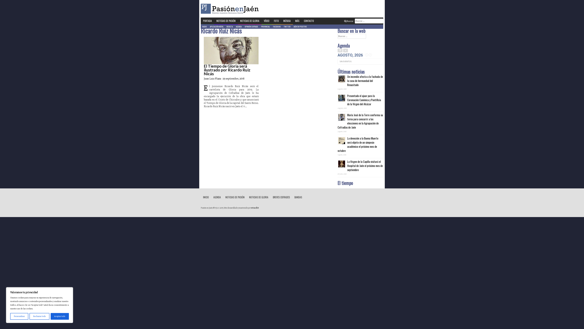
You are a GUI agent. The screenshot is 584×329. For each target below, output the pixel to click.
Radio (204, 26)
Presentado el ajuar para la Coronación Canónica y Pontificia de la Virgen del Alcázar (364, 100)
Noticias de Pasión (226, 21)
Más (297, 21)
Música (287, 21)
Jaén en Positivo (300, 26)
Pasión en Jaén (230, 8)
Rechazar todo (39, 316)
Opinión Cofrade (251, 26)
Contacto (309, 21)
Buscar (349, 21)
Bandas (298, 197)
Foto (276, 21)
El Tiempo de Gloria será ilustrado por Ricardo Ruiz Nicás (227, 70)
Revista (230, 26)
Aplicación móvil (217, 26)
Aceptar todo (59, 316)
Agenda (239, 26)
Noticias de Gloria (249, 21)
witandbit (255, 208)
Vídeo (266, 21)
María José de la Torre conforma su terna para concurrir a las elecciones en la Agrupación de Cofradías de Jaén (360, 121)
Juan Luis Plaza (212, 78)
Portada (207, 21)
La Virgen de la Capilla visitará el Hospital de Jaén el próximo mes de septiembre (365, 166)
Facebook (277, 26)
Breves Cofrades (281, 197)
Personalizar (19, 316)
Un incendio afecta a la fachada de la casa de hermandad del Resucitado (365, 81)
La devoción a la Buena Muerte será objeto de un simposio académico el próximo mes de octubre (358, 144)
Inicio (206, 197)
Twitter (287, 26)
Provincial (265, 26)
